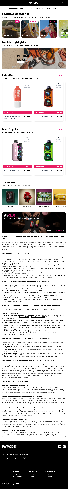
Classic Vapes (8, 357)
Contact (50, 474)
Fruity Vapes (8, 346)
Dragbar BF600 (24, 317)
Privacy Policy (16, 474)
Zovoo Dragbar (8, 296)
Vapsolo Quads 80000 (31, 292)
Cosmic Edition (20, 322)
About (33, 476)
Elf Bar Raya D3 (57, 275)
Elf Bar (6, 289)
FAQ (33, 474)
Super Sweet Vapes (10, 353)
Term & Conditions (17, 476)
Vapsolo (6, 292)
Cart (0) (64, 2)
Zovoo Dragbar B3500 (38, 317)
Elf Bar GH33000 (12, 290)
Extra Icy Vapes (9, 349)
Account (58, 2)
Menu (3, 2)
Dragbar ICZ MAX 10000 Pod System (49, 296)
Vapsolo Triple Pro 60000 (55, 292)
